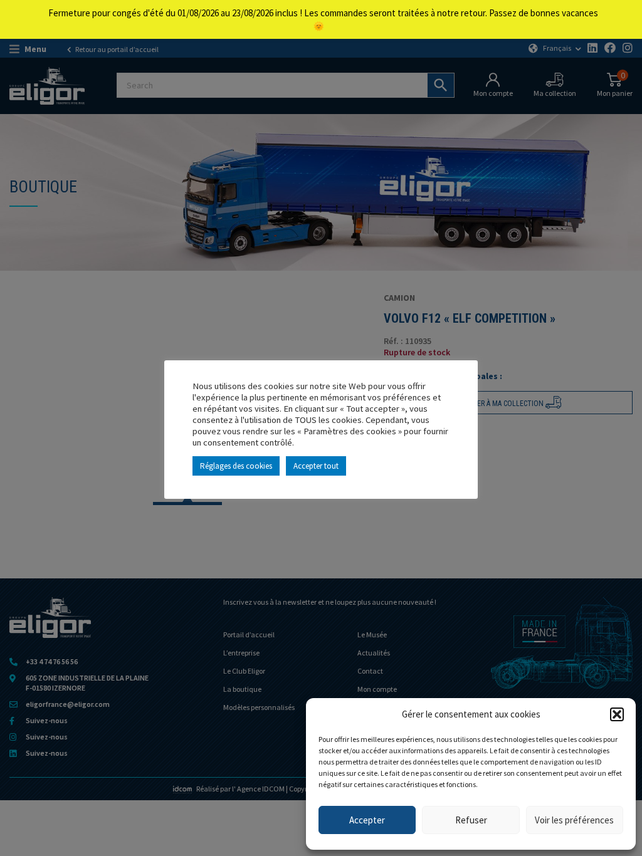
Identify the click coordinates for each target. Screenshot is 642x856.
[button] (617, 714)
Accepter (367, 820)
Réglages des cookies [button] (236, 466)
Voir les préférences (574, 820)
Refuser (471, 820)
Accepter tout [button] (316, 466)
